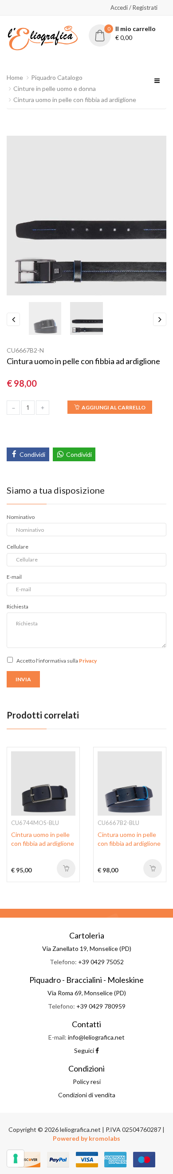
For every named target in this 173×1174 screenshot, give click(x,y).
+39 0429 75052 (101, 962)
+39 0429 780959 (101, 1006)
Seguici (84, 1050)
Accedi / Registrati (133, 7)
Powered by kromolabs (86, 1138)
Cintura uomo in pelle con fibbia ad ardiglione (74, 99)
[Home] (43, 37)
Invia (23, 679)
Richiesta (17, 606)
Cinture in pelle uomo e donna (54, 88)
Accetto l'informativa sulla (56, 660)
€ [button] (131, 33)
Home (15, 77)
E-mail (14, 576)
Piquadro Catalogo (57, 77)
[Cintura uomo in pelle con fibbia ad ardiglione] (43, 782)
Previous (13, 319)
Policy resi (87, 1081)
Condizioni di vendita (86, 1095)
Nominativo (21, 517)
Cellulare (17, 546)
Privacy (88, 660)
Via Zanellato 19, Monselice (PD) (86, 948)
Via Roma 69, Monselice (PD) (86, 993)
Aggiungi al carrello (113, 407)
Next (159, 319)
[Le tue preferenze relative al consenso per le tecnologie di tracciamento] (15, 1158)
